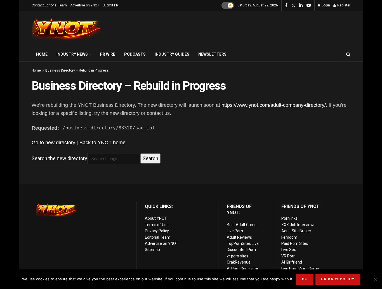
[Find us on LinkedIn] (301, 5)
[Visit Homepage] (67, 29)
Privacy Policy (157, 231)
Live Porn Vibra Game (300, 268)
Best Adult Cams (241, 224)
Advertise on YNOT (84, 5)
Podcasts (135, 54)
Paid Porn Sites (294, 243)
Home (42, 54)
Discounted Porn (241, 249)
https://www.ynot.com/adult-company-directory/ (273, 105)
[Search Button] (348, 54)
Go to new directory (53, 142)
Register (343, 5)
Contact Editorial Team (49, 5)
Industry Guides (172, 54)
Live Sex (288, 249)
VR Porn (288, 256)
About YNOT (156, 218)
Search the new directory (59, 158)
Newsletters (212, 54)
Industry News (72, 54)
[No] (375, 279)
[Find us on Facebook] (286, 5)
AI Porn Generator (242, 268)
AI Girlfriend (291, 262)
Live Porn (235, 231)
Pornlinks (289, 218)
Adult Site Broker (296, 231)
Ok (304, 279)
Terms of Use (157, 224)
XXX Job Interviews (298, 224)
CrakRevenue (239, 262)
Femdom (289, 237)
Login (325, 5)
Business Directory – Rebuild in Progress (77, 70)
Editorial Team (157, 237)
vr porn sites (237, 256)
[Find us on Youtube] (308, 5)
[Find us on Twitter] (293, 5)
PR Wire (107, 54)
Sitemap (152, 249)
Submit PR (110, 5)
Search (150, 158)
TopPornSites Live (243, 243)
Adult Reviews (239, 237)
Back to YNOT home (102, 142)
